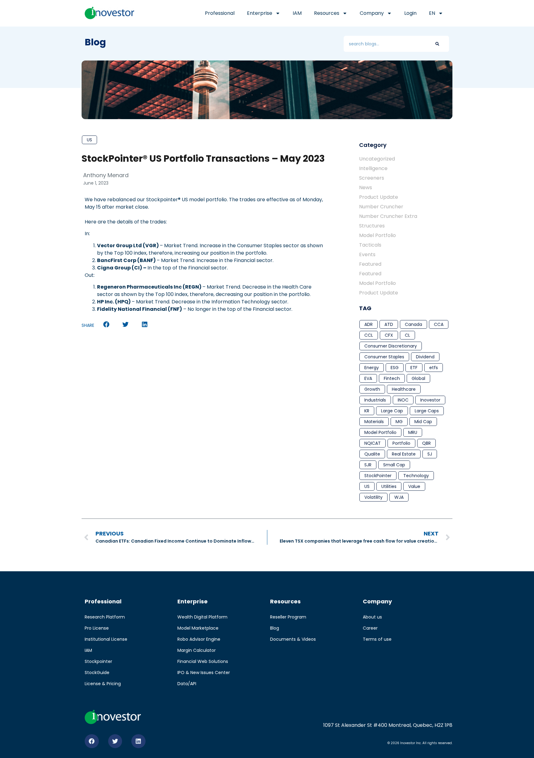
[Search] (437, 44)
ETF (413, 367)
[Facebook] (92, 741)
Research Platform (105, 617)
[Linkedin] (138, 741)
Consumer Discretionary (390, 346)
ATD (388, 324)
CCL (368, 335)
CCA (438, 324)
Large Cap (392, 411)
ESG (395, 367)
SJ (429, 454)
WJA (399, 497)
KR (366, 411)
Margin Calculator (196, 650)
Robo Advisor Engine (198, 639)
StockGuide (97, 672)
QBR (426, 443)
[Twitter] (115, 741)
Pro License (97, 628)
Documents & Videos (293, 639)
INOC (403, 400)
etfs (433, 367)
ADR (368, 324)
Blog (274, 628)
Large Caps (427, 411)
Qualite (372, 454)
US (89, 140)
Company (372, 13)
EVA (368, 378)
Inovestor (430, 400)
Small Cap (394, 465)
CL (407, 335)
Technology (416, 476)
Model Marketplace (197, 628)
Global (418, 378)
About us (372, 617)
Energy (371, 367)
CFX (389, 335)
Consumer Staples (384, 357)
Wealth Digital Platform (202, 617)
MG (399, 422)
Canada (413, 324)
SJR (367, 465)
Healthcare (404, 389)
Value (414, 486)
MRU (412, 432)
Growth (372, 389)
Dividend (425, 357)
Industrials (375, 400)
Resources (326, 13)
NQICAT (372, 443)
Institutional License (106, 639)
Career (370, 628)
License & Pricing (103, 684)
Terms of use (377, 639)
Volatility (373, 497)
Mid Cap (423, 422)
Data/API (186, 684)
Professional (220, 13)
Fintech (392, 378)
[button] (106, 324)
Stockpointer (98, 661)
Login (410, 13)
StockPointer (378, 476)
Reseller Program (288, 617)
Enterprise (259, 13)
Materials (374, 422)
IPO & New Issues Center (203, 672)
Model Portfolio (380, 432)
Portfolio (401, 443)
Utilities (388, 486)
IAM (297, 13)
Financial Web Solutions (202, 661)
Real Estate (404, 454)
